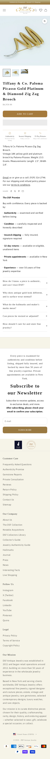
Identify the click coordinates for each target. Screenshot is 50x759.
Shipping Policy (10, 494)
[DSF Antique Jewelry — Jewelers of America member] (18, 444)
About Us (7, 520)
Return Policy (10, 489)
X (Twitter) (8, 595)
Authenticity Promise (13, 469)
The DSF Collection (12, 524)
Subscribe (25, 430)
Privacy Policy (10, 635)
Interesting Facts (11, 570)
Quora (6, 620)
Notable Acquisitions (13, 529)
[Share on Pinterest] (19, 191)
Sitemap (7, 504)
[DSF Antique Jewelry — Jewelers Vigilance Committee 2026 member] (31, 444)
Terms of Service (11, 640)
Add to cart (25, 114)
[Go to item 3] (24, 71)
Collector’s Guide (11, 540)
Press (5, 560)
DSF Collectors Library (14, 535)
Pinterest (7, 615)
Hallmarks (8, 550)
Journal (6, 555)
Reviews (7, 484)
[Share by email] (23, 191)
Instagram (8, 590)
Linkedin (7, 605)
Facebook (8, 600)
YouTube (7, 610)
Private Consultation (13, 479)
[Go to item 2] (15, 73)
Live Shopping (10, 575)
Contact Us (8, 499)
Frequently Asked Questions (17, 464)
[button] (25, 122)
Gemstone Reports (12, 474)
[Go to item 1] (7, 73)
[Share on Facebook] (11, 191)
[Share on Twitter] (15, 191)
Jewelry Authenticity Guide (16, 545)
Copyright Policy (11, 645)
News (5, 565)
